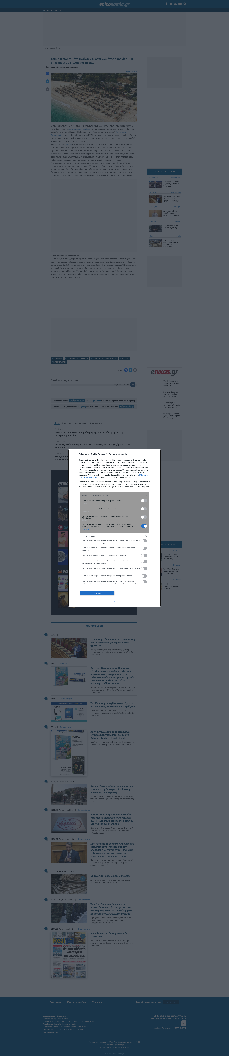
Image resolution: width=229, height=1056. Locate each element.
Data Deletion (101, 602)
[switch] (144, 500)
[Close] (156, 454)
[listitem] (114, 495)
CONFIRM (97, 593)
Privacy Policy (128, 602)
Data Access (114, 602)
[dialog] (114, 528)
